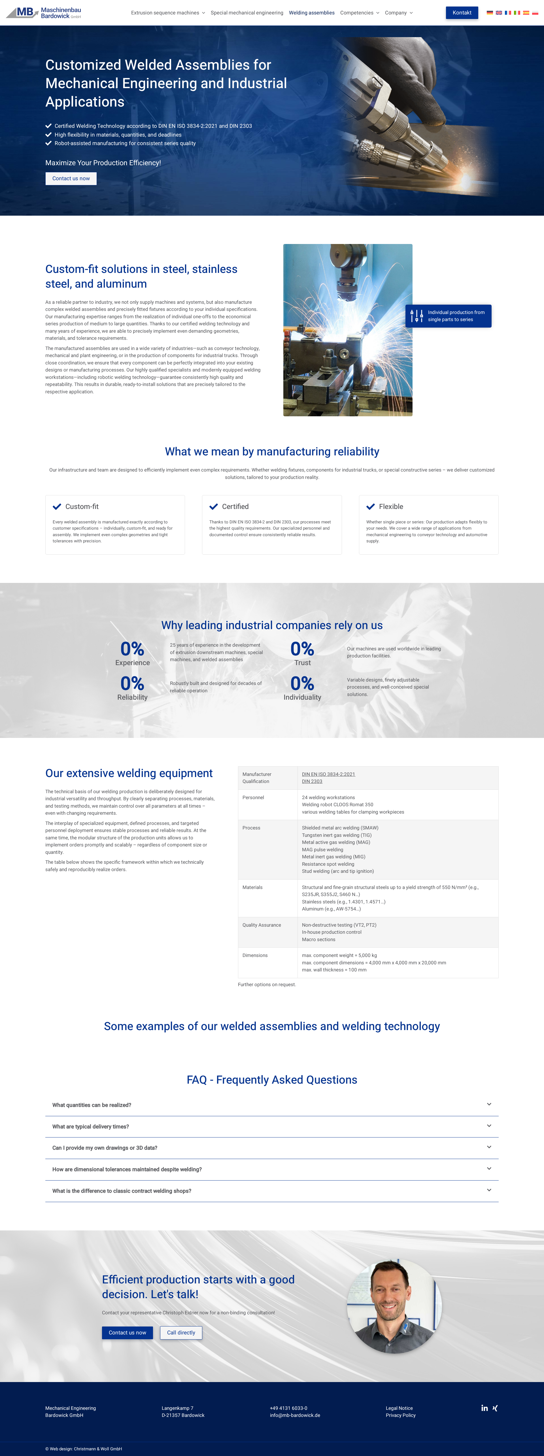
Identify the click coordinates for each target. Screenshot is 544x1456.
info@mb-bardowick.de (295, 1415)
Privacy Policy (401, 1415)
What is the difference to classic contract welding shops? (121, 1191)
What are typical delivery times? (90, 1127)
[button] (202, 13)
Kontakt (462, 13)
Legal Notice (399, 1408)
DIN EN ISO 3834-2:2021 (328, 774)
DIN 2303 (312, 781)
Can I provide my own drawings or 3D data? (104, 1148)
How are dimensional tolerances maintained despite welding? (127, 1169)
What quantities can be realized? (91, 1105)
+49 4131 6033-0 (288, 1408)
